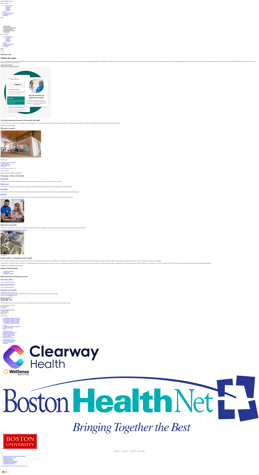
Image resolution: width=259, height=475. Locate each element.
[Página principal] (7, 300)
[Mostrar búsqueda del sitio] (2, 50)
